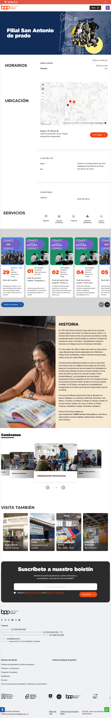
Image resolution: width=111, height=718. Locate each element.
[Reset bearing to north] (42, 99)
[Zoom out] (42, 96)
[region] (74, 103)
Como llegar (97, 135)
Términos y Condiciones (55, 593)
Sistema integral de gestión (64, 660)
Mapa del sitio (52, 713)
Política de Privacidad (33, 593)
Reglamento (5, 676)
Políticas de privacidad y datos (69, 713)
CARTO (76, 123)
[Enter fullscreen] (42, 88)
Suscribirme (86, 594)
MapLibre (66, 123)
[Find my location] (42, 84)
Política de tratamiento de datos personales (17, 664)
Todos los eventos (11, 305)
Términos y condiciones (10, 668)
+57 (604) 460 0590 (18, 629)
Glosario (4, 680)
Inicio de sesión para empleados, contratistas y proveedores (24, 684)
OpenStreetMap (88, 123)
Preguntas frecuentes (9, 672)
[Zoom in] (42, 93)
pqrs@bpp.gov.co (13, 639)
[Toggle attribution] (105, 123)
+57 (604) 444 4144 (50, 632)
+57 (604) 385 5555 (56, 635)
